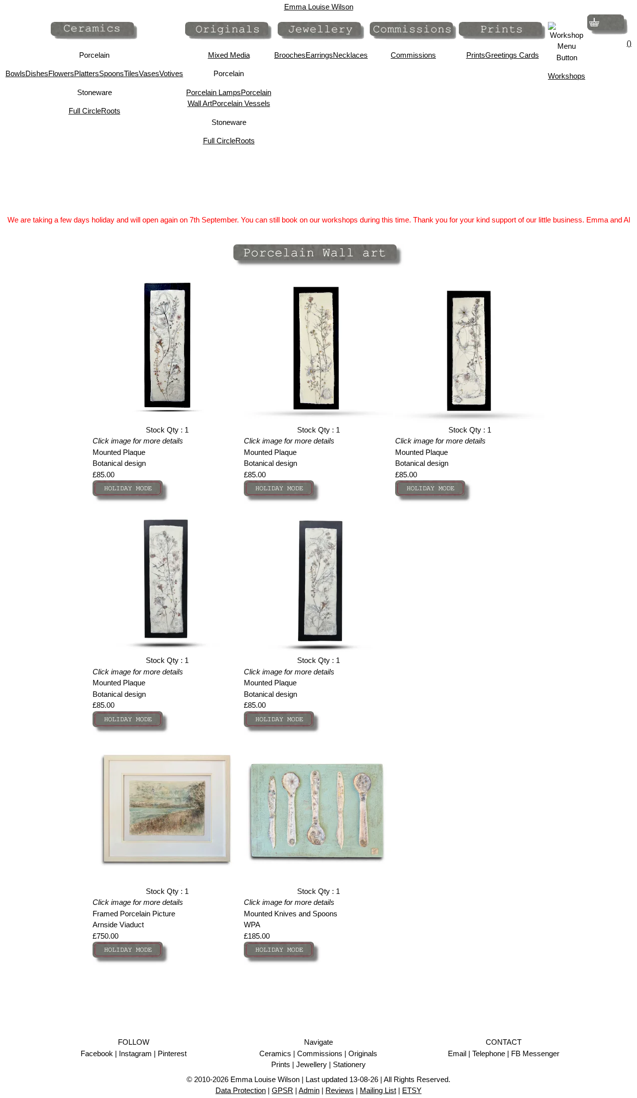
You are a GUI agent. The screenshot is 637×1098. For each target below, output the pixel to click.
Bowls (15, 73)
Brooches (290, 55)
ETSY (412, 1090)
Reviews (339, 1090)
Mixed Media (229, 55)
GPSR (282, 1090)
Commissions (413, 55)
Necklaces (350, 55)
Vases (149, 73)
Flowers (61, 73)
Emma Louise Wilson (318, 6)
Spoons (111, 73)
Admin (309, 1090)
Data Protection (240, 1090)
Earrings (319, 55)
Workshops (566, 76)
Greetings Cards (512, 55)
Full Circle (85, 111)
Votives (171, 73)
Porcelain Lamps (213, 92)
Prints (475, 55)
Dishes (36, 73)
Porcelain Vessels (241, 103)
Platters (86, 73)
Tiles (131, 73)
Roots (110, 111)
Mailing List (378, 1090)
